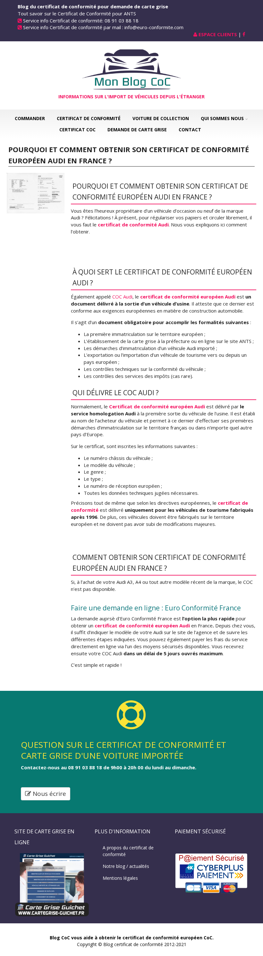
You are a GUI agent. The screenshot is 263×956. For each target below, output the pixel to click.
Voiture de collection (160, 118)
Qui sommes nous (222, 118)
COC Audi (122, 296)
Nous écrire (48, 793)
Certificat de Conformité (89, 118)
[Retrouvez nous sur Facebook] (243, 34)
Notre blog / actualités (126, 866)
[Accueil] (131, 69)
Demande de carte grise (137, 130)
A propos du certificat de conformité (128, 851)
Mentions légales (120, 878)
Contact (190, 130)
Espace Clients (218, 34)
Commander (30, 118)
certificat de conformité (200, 557)
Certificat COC (77, 130)
